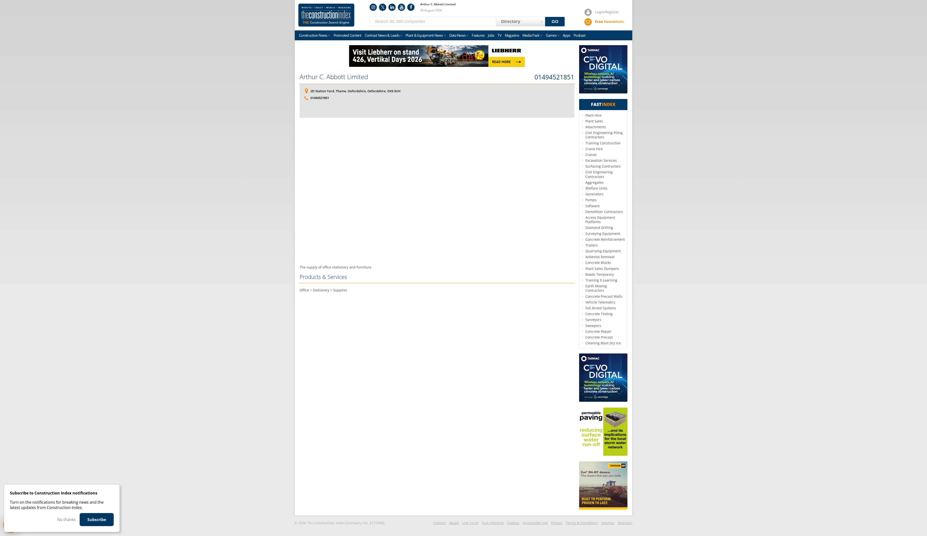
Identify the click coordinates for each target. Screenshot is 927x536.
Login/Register (607, 12)
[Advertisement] (437, 191)
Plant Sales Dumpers (602, 268)
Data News (457, 35)
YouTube (401, 7)
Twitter (382, 7)
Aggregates (594, 182)
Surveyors (593, 319)
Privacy (556, 523)
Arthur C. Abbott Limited (334, 76)
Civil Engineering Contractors (599, 174)
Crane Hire (594, 149)
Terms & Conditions (582, 523)
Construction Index (326, 15)
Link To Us (470, 523)
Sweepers (593, 325)
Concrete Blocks (598, 262)
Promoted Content (347, 35)
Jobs (491, 35)
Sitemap (607, 523)
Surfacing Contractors (603, 166)
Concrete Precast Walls (603, 296)
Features (478, 35)
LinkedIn (392, 7)
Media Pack (531, 35)
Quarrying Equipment (603, 251)
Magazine (512, 35)
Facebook (410, 7)
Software (592, 206)
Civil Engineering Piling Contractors (604, 134)
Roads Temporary (599, 274)
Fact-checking (493, 523)
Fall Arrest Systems (600, 308)
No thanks (66, 519)
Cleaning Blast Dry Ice (603, 343)
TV (499, 35)
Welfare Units (596, 188)
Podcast (579, 35)
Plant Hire (593, 115)
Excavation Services (601, 160)
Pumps (591, 199)
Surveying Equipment (602, 233)
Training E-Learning (601, 280)
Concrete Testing (599, 313)
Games (551, 35)
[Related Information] (437, 65)
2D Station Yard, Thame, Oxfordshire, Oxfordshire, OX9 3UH (355, 91)
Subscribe (96, 519)
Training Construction (603, 143)
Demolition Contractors (604, 211)
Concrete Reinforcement (605, 239)
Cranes (591, 154)
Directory (625, 523)
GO (555, 21)
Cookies (513, 523)
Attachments (595, 127)
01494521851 (554, 77)
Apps (566, 35)
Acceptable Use (535, 523)
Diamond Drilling (599, 227)
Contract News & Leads (382, 35)
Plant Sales (594, 121)
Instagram (373, 7)
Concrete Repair (598, 331)
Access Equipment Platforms (600, 219)
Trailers (591, 245)
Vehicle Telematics (600, 302)
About (454, 523)
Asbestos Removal (600, 256)
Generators (594, 194)
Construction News (313, 35)
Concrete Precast (599, 337)
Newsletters (609, 21)
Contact (439, 523)
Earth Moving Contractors (596, 288)
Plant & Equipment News (424, 35)
